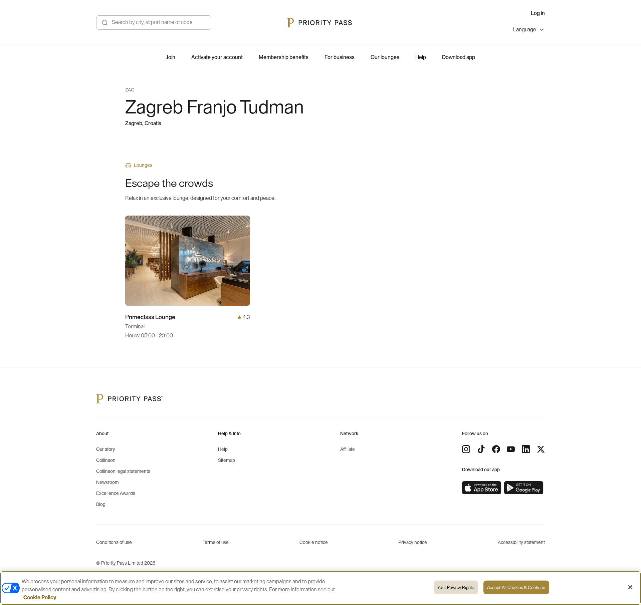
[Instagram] (466, 449)
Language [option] (524, 29)
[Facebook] (496, 449)
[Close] (630, 587)
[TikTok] (481, 449)
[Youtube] (511, 449)
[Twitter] (541, 449)
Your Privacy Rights (455, 587)
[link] (481, 488)
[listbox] (529, 30)
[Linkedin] (526, 449)
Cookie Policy (39, 597)
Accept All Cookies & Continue (516, 587)
